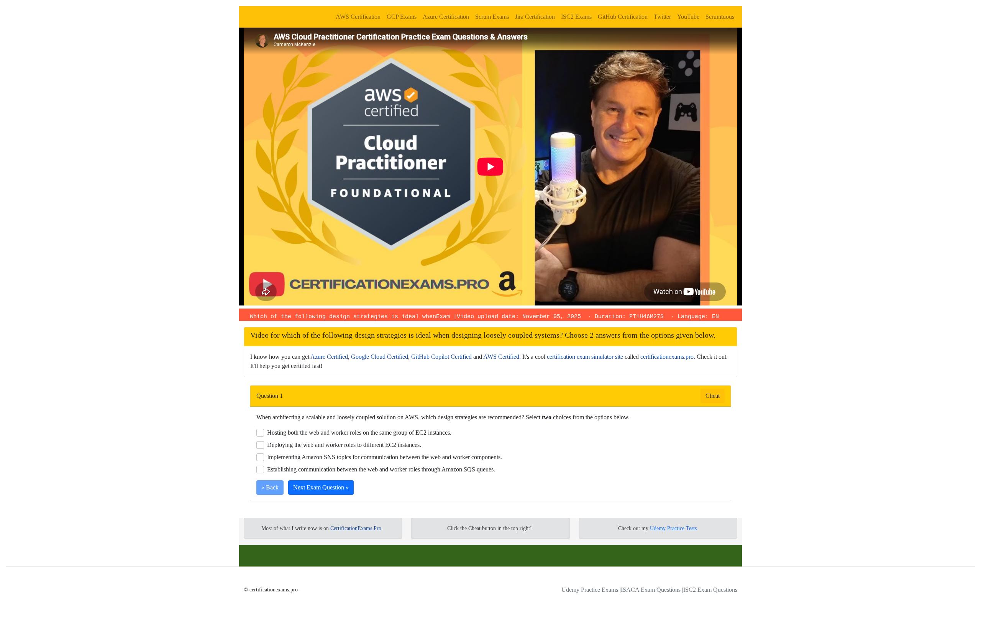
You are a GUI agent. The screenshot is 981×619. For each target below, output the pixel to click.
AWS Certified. (502, 356)
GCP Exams (402, 16)
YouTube (688, 16)
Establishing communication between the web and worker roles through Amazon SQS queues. (381, 469)
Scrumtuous (719, 16)
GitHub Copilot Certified (441, 356)
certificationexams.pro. (667, 356)
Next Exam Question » (321, 487)
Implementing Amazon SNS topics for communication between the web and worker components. (384, 457)
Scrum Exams (492, 16)
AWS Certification (358, 16)
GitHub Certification (623, 16)
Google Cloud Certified (379, 356)
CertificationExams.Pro (355, 528)
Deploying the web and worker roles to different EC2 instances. (344, 445)
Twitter (662, 16)
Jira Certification (535, 16)
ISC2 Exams (576, 16)
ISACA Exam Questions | (652, 589)
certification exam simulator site (585, 356)
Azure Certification (446, 16)
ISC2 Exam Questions (710, 589)
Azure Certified (329, 356)
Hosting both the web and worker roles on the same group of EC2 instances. (359, 432)
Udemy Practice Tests (673, 528)
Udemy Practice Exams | (591, 589)
